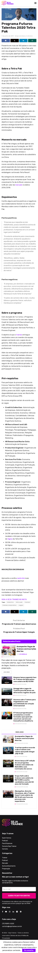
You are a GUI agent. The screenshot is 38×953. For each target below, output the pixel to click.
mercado (18, 185)
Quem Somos (6, 838)
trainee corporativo (9, 605)
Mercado (5, 863)
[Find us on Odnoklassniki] (20, 911)
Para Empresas (7, 843)
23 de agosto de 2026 (20, 695)
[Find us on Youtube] (6, 911)
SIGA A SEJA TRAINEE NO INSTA (14, 599)
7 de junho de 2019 (8, 36)
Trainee (6, 647)
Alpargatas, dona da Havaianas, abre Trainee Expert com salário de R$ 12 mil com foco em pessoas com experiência (25, 796)
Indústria (10, 602)
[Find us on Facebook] (2, 911)
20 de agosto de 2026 (20, 723)
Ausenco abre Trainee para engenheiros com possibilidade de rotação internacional (24, 703)
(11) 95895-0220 (8, 924)
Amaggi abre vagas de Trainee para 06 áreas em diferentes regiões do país (24, 691)
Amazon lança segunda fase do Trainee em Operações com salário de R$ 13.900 (24, 679)
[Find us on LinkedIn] (13, 911)
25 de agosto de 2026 (8, 657)
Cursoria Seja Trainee (9, 846)
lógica (10, 539)
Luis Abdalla (23, 654)
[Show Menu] (35, 3)
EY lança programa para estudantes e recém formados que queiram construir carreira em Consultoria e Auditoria (23, 717)
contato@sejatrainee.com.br (12, 926)
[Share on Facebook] (6, 40)
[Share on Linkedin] (23, 40)
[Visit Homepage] (8, 3)
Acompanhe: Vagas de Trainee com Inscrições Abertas (26, 649)
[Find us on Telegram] (17, 911)
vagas (21, 605)
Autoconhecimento (9, 866)
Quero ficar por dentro (19, 896)
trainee (19, 335)
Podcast (5, 841)
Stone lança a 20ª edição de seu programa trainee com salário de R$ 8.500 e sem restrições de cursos (25, 765)
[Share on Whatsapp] (32, 40)
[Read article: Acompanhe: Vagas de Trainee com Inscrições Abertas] (9, 650)
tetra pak (19, 602)
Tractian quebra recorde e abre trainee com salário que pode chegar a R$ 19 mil (25, 751)
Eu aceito (28, 950)
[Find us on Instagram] (9, 911)
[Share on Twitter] (14, 40)
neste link (21, 578)
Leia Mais (8, 672)
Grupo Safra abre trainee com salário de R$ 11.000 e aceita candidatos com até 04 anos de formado (24, 780)
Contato (5, 849)
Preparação (6, 869)
